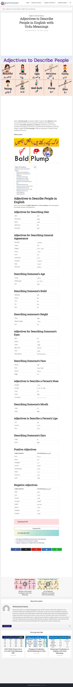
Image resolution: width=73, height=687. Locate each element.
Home (27, 2)
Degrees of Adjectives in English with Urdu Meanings (30, 543)
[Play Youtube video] (36, 150)
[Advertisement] (36, 44)
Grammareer (42, 685)
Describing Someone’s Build (22, 178)
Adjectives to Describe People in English (22, 169)
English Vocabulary (49, 2)
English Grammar (36, 2)
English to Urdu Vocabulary (36, 16)
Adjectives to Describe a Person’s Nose (24, 186)
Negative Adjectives (20, 194)
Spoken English (62, 2)
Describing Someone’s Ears (22, 190)
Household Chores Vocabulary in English (27, 541)
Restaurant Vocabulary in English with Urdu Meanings (59, 651)
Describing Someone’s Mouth (22, 187)
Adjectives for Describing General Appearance (23, 174)
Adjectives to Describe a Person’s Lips (24, 189)
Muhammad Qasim (31, 30)
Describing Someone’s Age (22, 176)
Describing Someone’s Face (22, 184)
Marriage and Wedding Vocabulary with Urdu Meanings (31, 539)
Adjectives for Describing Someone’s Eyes (24, 182)
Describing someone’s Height (22, 180)
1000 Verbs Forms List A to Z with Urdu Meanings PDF (13, 651)
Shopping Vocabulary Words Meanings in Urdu (36, 650)
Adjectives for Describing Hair (22, 172)
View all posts (7, 626)
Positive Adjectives (20, 192)
